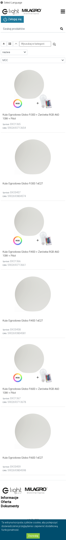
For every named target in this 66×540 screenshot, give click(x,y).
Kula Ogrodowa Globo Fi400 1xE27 (23, 320)
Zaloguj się (14, 19)
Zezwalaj (33, 535)
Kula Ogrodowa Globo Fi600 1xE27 (23, 457)
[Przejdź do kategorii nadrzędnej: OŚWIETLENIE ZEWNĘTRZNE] (4, 44)
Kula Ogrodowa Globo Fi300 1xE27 (23, 183)
